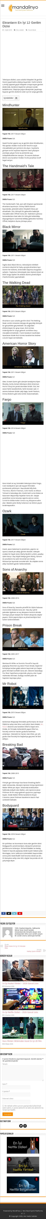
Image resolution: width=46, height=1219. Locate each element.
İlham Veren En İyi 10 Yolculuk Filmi (15, 946)
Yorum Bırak (32, 30)
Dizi (17, 30)
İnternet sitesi (7, 1099)
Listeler (21, 30)
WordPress (17, 1211)
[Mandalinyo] (23, 7)
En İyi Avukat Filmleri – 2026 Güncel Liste (20, 983)
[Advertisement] (23, 55)
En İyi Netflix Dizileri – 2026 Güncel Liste (20, 1012)
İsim (4, 1084)
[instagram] (25, 1126)
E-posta (6, 1091)
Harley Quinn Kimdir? (34, 950)
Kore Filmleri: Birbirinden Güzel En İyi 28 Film (22, 1041)
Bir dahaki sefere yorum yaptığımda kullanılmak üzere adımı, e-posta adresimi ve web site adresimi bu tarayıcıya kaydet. (22, 1108)
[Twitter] (21, 1126)
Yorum (4, 1064)
